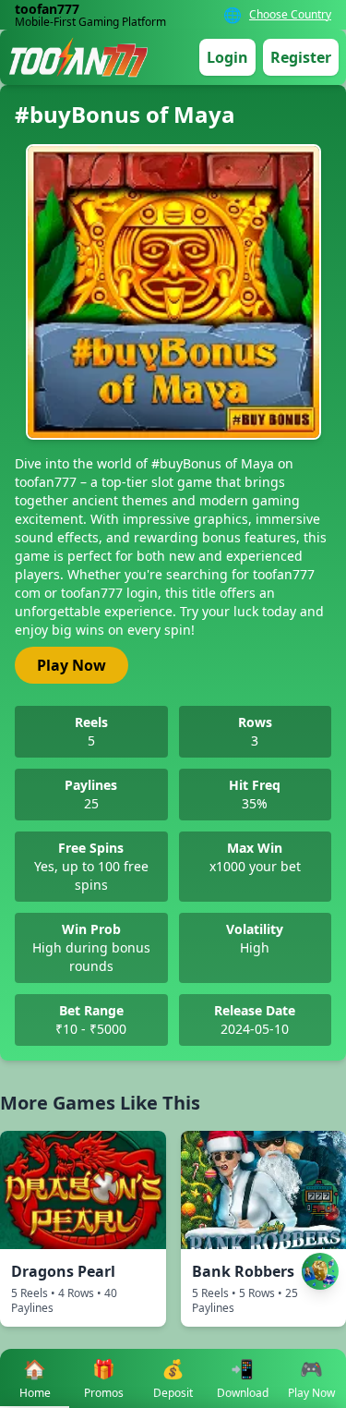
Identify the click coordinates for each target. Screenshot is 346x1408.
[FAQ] (320, 1197)
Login (227, 57)
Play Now (71, 665)
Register (300, 57)
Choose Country (290, 14)
